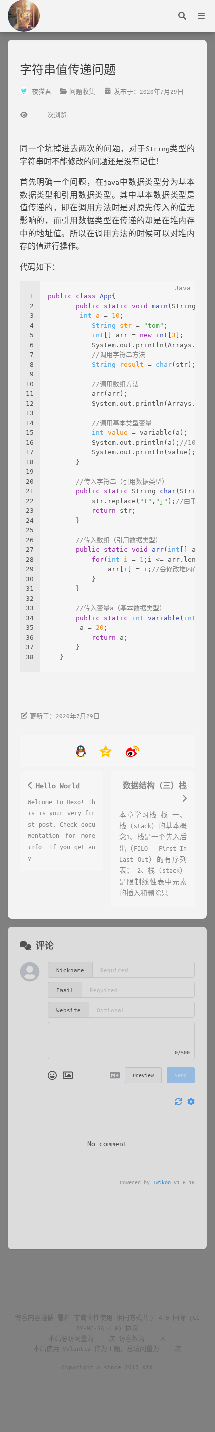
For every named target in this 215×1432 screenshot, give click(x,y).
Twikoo (162, 1182)
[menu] (201, 16)
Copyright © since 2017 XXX (107, 1367)
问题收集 (83, 92)
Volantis (77, 1348)
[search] (183, 16)
